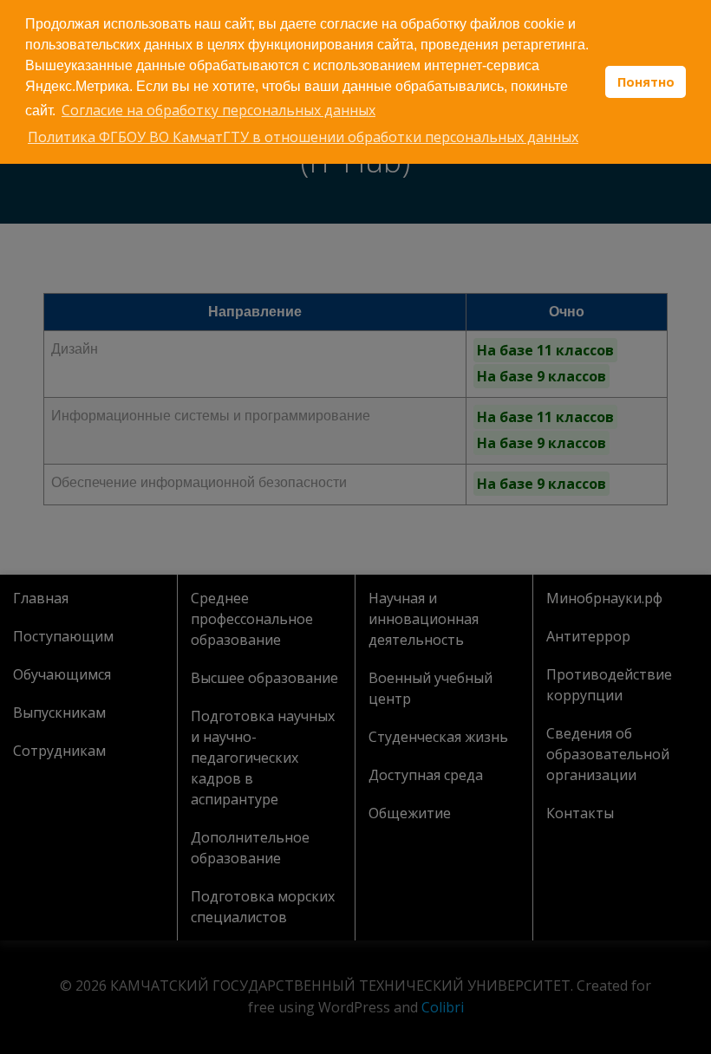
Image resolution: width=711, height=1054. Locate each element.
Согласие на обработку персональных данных (218, 110)
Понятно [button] (646, 82)
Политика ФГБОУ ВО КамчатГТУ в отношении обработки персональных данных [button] (303, 136)
